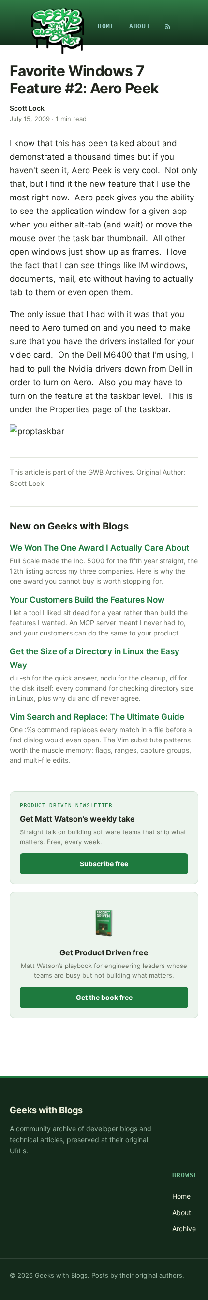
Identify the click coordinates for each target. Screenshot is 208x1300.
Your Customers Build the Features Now (87, 600)
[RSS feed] (168, 26)
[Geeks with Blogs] (57, 26)
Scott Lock (27, 108)
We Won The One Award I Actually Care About (99, 548)
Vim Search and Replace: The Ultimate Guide (97, 717)
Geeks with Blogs (46, 1110)
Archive (184, 1228)
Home (106, 26)
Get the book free (104, 997)
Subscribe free (104, 864)
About (139, 26)
